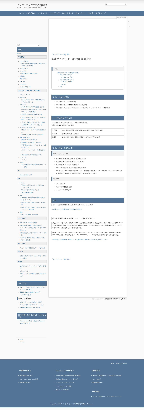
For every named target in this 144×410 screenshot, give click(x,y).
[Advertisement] (32, 30)
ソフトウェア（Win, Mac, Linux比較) (28, 90)
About (21, 339)
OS (63, 13)
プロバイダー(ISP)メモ (67, 79)
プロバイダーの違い (66, 74)
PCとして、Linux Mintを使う (29, 214)
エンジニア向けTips (25, 87)
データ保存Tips (24, 61)
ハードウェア (55, 13)
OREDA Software (25, 382)
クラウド (70, 13)
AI (18, 170)
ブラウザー (23, 97)
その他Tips (23, 84)
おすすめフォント (25, 271)
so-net (63, 84)
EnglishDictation (98, 382)
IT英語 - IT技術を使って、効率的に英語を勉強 (107, 375)
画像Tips (22, 76)
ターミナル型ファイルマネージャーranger (33, 122)
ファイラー (23, 104)
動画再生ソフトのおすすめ (29, 139)
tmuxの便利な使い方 (25, 295)
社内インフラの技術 (62, 389)
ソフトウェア (42, 13)
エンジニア (23, 157)
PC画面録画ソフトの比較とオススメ (31, 155)
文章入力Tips (23, 78)
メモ (61, 86)
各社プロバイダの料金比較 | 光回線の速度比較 (67, 209)
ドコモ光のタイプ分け (66, 77)
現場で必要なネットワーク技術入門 (67, 379)
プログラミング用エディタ (27, 127)
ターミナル (24, 160)
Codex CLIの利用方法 (26, 175)
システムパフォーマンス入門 (65, 382)
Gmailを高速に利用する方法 (29, 73)
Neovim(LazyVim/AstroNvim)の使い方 (32, 134)
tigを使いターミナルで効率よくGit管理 (31, 302)
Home (112, 363)
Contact (22, 342)
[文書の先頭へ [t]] (129, 26)
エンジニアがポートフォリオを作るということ (107, 396)
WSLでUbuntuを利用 (27, 192)
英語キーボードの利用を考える (28, 222)
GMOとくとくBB (67, 81)
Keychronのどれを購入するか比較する (31, 225)
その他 (90, 13)
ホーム (21, 13)
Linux (21, 212)
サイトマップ (101, 13)
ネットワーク (81, 13)
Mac (21, 195)
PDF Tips (22, 81)
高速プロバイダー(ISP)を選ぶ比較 (68, 73)
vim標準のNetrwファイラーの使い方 (31, 125)
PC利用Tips (30, 13)
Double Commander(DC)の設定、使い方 (32, 107)
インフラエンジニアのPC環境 (29, 379)
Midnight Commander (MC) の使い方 (31, 114)
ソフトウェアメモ (25, 95)
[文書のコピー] (129, 22)
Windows (22, 183)
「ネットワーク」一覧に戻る (60, 54)
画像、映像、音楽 (25, 137)
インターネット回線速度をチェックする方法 (32, 248)
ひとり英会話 (97, 379)
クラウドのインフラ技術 (63, 386)
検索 (126, 4)
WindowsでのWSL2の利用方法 (30, 190)
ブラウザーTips (24, 68)
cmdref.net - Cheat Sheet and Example (68, 375)
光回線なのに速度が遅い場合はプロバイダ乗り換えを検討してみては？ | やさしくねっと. (80, 239)
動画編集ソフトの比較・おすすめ (31, 142)
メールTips (23, 71)
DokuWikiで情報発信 (26, 375)
